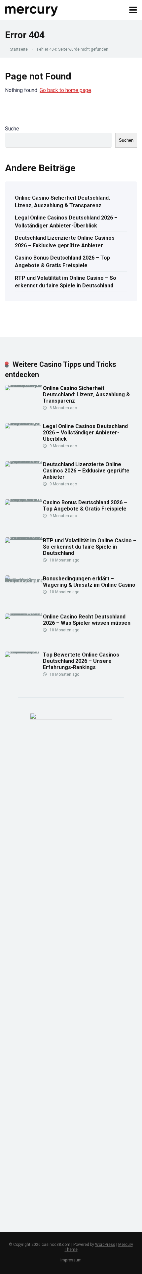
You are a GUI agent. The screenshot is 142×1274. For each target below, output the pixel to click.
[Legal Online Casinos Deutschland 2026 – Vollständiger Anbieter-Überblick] (24, 423)
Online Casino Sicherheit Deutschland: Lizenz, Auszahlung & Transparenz (62, 202)
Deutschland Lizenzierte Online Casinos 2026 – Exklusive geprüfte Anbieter (65, 242)
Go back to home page (65, 90)
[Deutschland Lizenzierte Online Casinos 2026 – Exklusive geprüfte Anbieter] (24, 461)
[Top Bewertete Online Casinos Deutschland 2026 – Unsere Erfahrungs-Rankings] (24, 651)
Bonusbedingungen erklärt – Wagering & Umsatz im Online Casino (89, 581)
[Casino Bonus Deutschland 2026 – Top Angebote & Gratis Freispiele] (24, 499)
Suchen (126, 140)
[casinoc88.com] (31, 9)
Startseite (19, 49)
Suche (12, 128)
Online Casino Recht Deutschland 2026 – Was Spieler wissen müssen (86, 619)
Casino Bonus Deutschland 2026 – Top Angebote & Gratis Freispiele (62, 262)
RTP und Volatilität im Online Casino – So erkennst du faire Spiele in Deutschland (65, 282)
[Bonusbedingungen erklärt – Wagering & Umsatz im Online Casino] (24, 580)
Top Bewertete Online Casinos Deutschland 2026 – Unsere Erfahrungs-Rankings (81, 661)
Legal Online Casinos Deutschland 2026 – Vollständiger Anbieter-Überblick (66, 221)
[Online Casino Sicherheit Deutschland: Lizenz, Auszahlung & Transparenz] (24, 385)
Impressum (71, 1259)
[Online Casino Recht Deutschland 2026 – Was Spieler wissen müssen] (24, 613)
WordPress (105, 1244)
